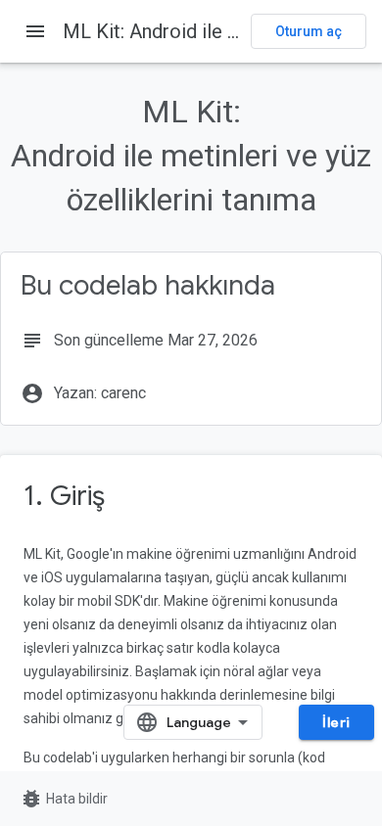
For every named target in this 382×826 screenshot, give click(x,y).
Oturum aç (308, 31)
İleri (336, 722)
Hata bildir (64, 798)
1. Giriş (64, 496)
